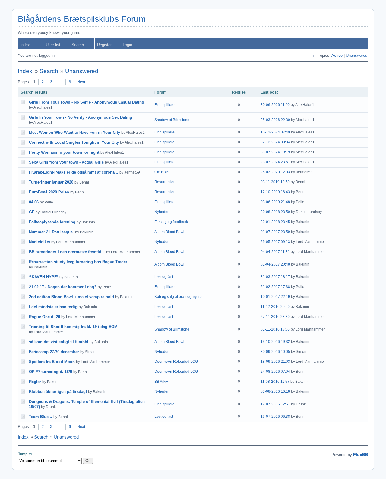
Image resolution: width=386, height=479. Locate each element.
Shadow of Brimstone (171, 120)
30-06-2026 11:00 (275, 105)
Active (337, 55)
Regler (35, 381)
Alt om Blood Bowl (169, 232)
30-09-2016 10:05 (275, 352)
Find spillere (164, 105)
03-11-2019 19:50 (275, 182)
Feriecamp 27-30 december (54, 352)
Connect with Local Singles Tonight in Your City (74, 142)
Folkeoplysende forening (52, 222)
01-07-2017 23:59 (275, 232)
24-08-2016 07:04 (275, 371)
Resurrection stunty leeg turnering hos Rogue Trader (78, 262)
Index (25, 45)
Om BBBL (162, 172)
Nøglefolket (39, 242)
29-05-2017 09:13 (275, 242)
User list (53, 45)
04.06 (34, 202)
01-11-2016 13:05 (275, 329)
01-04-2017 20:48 (275, 264)
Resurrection (165, 182)
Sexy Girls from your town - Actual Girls (66, 162)
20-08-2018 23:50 (275, 212)
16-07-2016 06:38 (275, 416)
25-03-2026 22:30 (275, 120)
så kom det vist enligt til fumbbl (58, 342)
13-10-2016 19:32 (275, 342)
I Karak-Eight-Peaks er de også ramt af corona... (73, 172)
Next (81, 82)
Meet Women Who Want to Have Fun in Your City (74, 132)
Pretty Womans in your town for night (64, 152)
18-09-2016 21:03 (275, 361)
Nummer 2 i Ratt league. (51, 232)
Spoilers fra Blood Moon (52, 361)
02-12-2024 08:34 (275, 142)
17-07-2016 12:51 (275, 404)
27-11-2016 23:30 (275, 317)
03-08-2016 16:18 (275, 391)
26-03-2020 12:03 (275, 172)
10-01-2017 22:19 (275, 297)
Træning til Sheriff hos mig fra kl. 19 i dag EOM (73, 326)
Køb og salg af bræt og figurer (178, 297)
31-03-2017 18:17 (275, 277)
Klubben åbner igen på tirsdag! (58, 391)
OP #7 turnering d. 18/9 (50, 371)
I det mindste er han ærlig (53, 307)
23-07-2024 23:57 (275, 162)
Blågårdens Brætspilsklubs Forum (82, 19)
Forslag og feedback (171, 222)
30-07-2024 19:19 (275, 152)
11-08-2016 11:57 (275, 381)
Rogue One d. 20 (44, 317)
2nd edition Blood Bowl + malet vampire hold (71, 297)
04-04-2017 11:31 (275, 252)
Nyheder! (161, 212)
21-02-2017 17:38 (275, 287)
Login (127, 45)
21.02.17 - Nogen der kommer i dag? (62, 287)
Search (77, 45)
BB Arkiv (161, 381)
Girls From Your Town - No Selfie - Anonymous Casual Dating (86, 102)
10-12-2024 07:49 (275, 132)
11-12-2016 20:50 (275, 307)
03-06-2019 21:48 (275, 202)
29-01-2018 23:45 (275, 222)
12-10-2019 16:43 (275, 192)
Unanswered (356, 55)
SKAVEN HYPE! (43, 277)
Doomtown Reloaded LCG (176, 361)
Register (104, 45)
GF (31, 212)
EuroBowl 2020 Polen (49, 192)
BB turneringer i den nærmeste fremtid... (67, 252)
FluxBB (360, 454)
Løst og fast (163, 277)
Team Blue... (40, 416)
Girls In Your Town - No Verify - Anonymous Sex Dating (80, 117)
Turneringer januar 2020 (51, 182)
